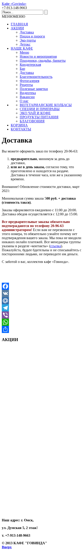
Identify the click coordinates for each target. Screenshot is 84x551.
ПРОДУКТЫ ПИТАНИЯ (39, 117)
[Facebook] (42, 286)
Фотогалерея (29, 81)
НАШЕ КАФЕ (22, 48)
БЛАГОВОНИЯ (32, 121)
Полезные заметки (34, 89)
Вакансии (27, 97)
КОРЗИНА (19, 125)
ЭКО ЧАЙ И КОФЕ (35, 113)
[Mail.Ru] (42, 300)
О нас (24, 101)
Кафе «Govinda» (14, 4)
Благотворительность (36, 77)
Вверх (7, 547)
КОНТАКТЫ (21, 129)
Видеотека (28, 93)
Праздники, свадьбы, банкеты (43, 60)
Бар (22, 69)
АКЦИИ (17, 28)
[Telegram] (42, 307)
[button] (13, 16)
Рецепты (26, 85)
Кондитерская (30, 64)
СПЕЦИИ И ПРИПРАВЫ (40, 109)
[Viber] (42, 315)
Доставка (27, 32)
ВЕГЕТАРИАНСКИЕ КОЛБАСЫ (46, 105)
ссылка (55, 246)
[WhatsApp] (42, 322)
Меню (24, 52)
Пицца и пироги (32, 36)
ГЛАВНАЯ (19, 24)
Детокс (25, 44)
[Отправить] (42, 329)
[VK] (42, 293)
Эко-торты (28, 40)
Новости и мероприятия (38, 56)
